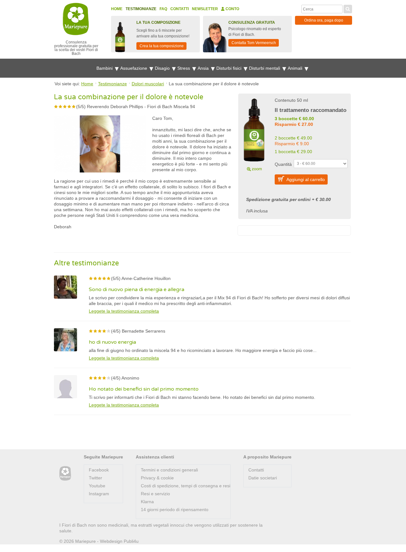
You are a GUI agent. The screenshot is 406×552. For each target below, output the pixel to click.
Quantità (283, 164)
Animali (296, 68)
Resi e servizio (155, 493)
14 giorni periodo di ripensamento (174, 509)
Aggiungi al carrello (305, 179)
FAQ (163, 9)
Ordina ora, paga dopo (323, 20)
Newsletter (205, 9)
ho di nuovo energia (112, 342)
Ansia (204, 68)
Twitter (95, 477)
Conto (232, 9)
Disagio (163, 68)
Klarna (147, 501)
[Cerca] (348, 8)
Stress (184, 68)
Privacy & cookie (157, 477)
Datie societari (262, 477)
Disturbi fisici (229, 68)
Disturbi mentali (265, 68)
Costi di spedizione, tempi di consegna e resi (185, 485)
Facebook (99, 469)
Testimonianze (141, 9)
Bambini (105, 68)
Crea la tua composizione (162, 46)
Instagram (99, 493)
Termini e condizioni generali (169, 469)
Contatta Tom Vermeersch (254, 43)
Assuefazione (134, 68)
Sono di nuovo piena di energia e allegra (136, 289)
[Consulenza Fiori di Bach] (65, 473)
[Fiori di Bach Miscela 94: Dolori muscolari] (254, 133)
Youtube (97, 485)
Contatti (179, 9)
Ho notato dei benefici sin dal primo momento (144, 389)
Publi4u (131, 541)
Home (116, 9)
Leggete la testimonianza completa (124, 311)
